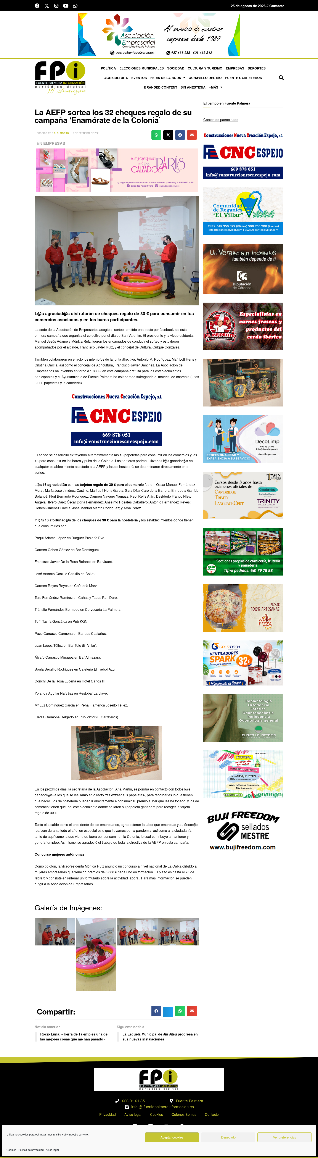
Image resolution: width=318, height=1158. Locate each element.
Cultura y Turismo (205, 68)
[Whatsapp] (75, 6)
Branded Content (160, 87)
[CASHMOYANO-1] (243, 551)
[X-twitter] (46, 6)
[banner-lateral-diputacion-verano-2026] (243, 268)
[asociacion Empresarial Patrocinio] (159, 33)
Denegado (228, 1137)
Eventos (139, 77)
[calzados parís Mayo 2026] (117, 169)
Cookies (11, 1150)
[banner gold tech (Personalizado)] (243, 662)
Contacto (212, 1114)
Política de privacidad (31, 1150)
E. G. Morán (61, 133)
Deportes (257, 68)
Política (108, 68)
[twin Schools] (243, 494)
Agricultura (116, 77)
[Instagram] (56, 6)
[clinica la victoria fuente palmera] (243, 717)
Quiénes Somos (184, 1114)
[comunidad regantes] (243, 210)
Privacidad (107, 1114)
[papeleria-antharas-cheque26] (243, 773)
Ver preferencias (284, 1137)
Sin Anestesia (193, 87)
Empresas (235, 68)
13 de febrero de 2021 (85, 133)
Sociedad (175, 68)
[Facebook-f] (37, 6)
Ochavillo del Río (205, 77)
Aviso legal (52, 1150)
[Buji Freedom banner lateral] (243, 830)
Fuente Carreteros (243, 77)
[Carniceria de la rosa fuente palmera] (243, 325)
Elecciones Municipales (141, 68)
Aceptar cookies (172, 1137)
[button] (281, 77)
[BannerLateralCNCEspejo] (116, 418)
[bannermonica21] (243, 438)
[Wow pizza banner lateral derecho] (243, 607)
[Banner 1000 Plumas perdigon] (116, 752)
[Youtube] (66, 6)
